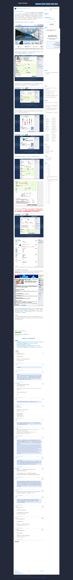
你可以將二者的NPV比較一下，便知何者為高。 (51, 102)
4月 (48, 193)
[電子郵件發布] (25, 330)
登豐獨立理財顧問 (22, 3)
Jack (15, 364)
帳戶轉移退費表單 (24, 309)
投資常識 (53, 118)
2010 (48, 171)
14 (42, 497)
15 (42, 506)
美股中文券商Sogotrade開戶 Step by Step (23, 8)
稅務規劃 (46, 140)
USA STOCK (47, 149)
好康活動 (46, 134)
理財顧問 (46, 119)
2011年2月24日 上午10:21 (20, 418)
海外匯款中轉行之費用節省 (21, 344)
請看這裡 (24, 312)
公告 (46, 124)
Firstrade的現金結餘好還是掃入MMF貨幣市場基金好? (26, 345)
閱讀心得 (53, 124)
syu (15, 490)
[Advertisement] (33, 567)
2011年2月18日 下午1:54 (20, 404)
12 (42, 479)
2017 (48, 164)
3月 (48, 195)
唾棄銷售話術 (54, 129)
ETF (19, 332)
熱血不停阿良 (16, 468)
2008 (48, 202)
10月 (49, 183)
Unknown (16, 529)
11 (42, 468)
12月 (49, 173)
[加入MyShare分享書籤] (32, 12)
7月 (48, 188)
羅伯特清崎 (53, 137)
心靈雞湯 (46, 137)
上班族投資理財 (47, 147)
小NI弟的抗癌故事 (48, 159)
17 (42, 529)
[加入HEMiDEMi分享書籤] (31, 12)
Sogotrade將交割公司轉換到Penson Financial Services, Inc (27, 347)
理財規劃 (53, 121)
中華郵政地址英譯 (21, 53)
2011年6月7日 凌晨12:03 (20, 495)
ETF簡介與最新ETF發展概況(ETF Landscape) (25, 343)
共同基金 (46, 126)
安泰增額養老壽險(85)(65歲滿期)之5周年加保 (51, 95)
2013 (48, 166)
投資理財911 (47, 152)
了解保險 (46, 123)
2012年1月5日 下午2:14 (19, 516)
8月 (48, 186)
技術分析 (53, 139)
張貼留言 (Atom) (19, 572)
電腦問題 (53, 140)
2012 (48, 168)
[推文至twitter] (17, 335)
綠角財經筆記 (47, 146)
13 (42, 491)
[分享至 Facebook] (18, 335)
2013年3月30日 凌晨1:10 (20, 539)
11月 (49, 175)
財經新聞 (46, 121)
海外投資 (17, 332)
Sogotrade (40, 16)
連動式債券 (47, 139)
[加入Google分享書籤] (36, 12)
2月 (48, 197)
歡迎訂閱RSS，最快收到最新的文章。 (29, 338)
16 (42, 518)
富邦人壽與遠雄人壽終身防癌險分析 (50, 97)
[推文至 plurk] (15, 335)
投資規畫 (53, 134)
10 (42, 458)
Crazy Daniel (16, 383)
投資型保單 (53, 126)
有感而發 (53, 119)
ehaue (15, 506)
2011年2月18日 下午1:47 (20, 397)
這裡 (16, 22)
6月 (48, 190)
